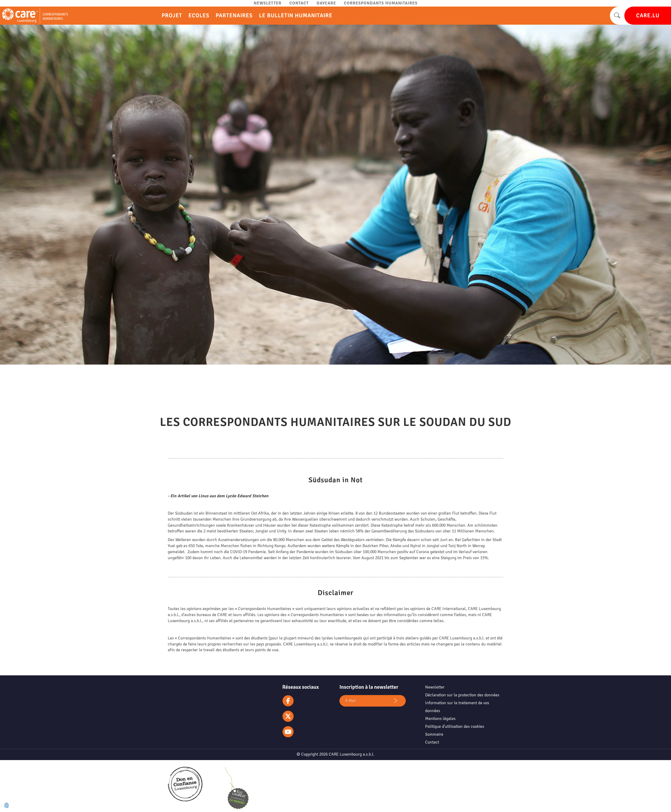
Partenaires (234, 15)
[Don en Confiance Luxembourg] (185, 789)
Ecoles (198, 15)
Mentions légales (440, 718)
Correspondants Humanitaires (381, 3)
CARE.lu (647, 15)
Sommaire (434, 734)
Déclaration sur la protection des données (462, 695)
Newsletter (268, 3)
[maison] (34, 15)
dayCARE (326, 3)
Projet (172, 15)
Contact (299, 3)
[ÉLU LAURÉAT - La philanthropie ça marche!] (237, 789)
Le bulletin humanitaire (295, 15)
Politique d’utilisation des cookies (454, 726)
